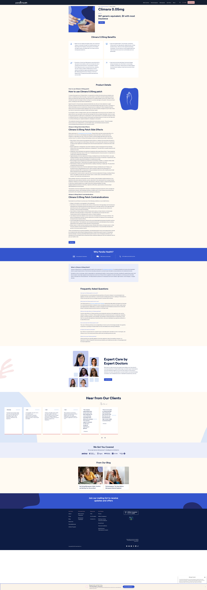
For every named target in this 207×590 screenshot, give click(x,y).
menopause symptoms (108, 269)
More (174, 2)
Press (70, 516)
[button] (204, 577)
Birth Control (146, 2)
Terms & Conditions (102, 525)
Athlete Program (72, 526)
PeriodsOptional (72, 524)
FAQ (91, 513)
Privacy (99, 513)
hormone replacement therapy (97, 303)
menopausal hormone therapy (84, 133)
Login (185, 2)
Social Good (101, 523)
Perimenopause (154, 2)
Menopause (162, 2)
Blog (70, 518)
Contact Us (92, 518)
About (70, 513)
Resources (71, 521)
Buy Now (102, 22)
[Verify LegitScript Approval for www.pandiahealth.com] (131, 517)
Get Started (191, 2)
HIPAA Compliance (102, 516)
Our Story (169, 2)
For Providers (93, 516)
